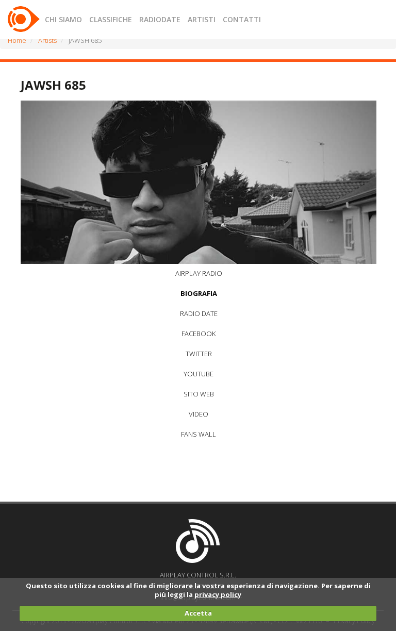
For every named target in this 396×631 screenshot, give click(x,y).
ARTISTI (202, 19)
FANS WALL (198, 434)
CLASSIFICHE (110, 19)
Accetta (198, 613)
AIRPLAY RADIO (198, 273)
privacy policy (217, 594)
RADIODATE (159, 19)
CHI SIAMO (63, 19)
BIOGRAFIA (198, 293)
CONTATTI (242, 19)
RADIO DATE (199, 313)
